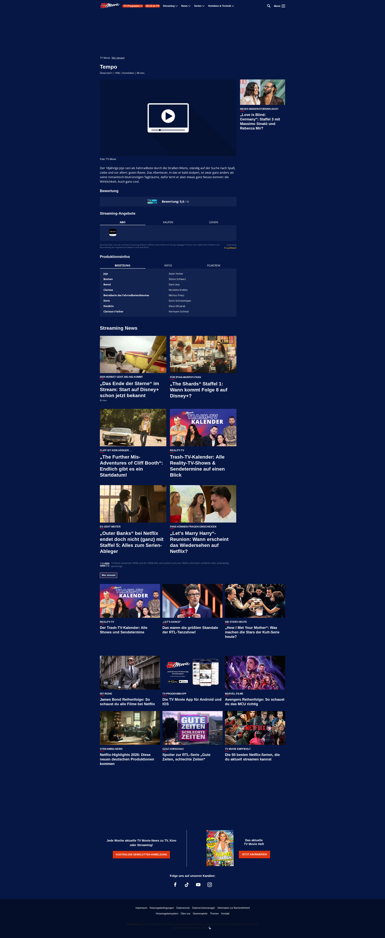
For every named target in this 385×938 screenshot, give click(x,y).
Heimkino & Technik (219, 6)
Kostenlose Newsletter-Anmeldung (141, 854)
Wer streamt (118, 58)
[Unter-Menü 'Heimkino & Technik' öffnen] (233, 6)
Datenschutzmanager (203, 908)
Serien (198, 6)
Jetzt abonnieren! (254, 854)
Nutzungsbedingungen (162, 908)
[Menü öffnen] (283, 6)
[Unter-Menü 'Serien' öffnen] (203, 6)
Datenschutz (183, 908)
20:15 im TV (152, 6)
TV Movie (105, 58)
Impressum (141, 908)
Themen (214, 913)
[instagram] (209, 884)
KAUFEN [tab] (168, 222)
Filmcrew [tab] (213, 265)
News (184, 6)
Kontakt (225, 913)
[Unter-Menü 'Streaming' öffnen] (176, 6)
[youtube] (198, 884)
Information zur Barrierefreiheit (233, 908)
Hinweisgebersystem (167, 913)
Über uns (185, 913)
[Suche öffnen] (268, 6)
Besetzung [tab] (122, 265)
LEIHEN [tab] (213, 222)
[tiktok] (186, 884)
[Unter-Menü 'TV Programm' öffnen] (141, 6)
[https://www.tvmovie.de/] (110, 5)
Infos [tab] (168, 265)
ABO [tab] (122, 222)
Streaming (169, 6)
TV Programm (131, 6)
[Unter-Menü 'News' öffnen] (189, 6)
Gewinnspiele (200, 913)
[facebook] (175, 884)
